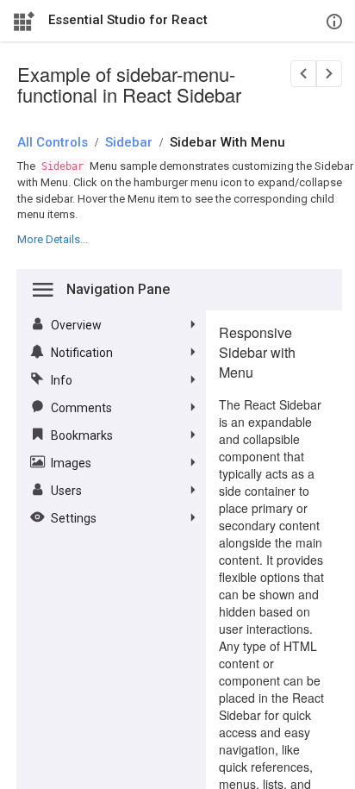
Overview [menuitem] (76, 325)
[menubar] (111, 420)
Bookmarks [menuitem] (82, 435)
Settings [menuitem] (74, 518)
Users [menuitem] (66, 491)
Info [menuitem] (61, 380)
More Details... (52, 239)
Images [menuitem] (71, 463)
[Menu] (43, 290)
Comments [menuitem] (81, 408)
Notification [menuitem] (82, 353)
